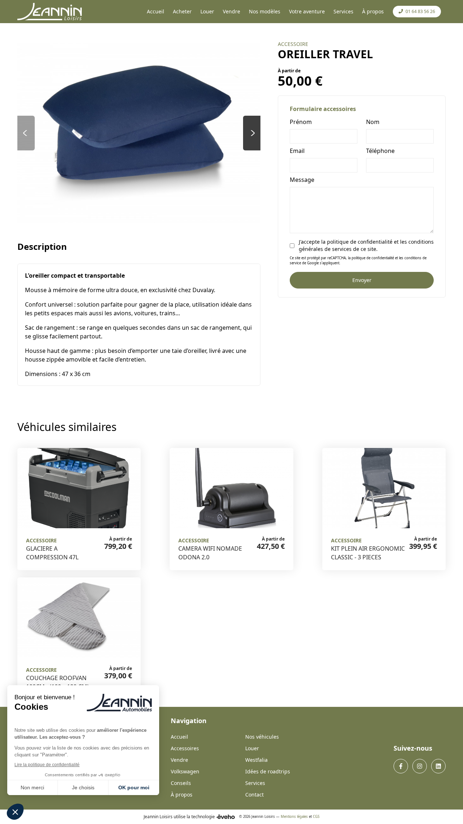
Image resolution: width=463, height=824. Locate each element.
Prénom (301, 122)
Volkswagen (185, 771)
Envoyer (361, 280)
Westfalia (256, 759)
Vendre (179, 759)
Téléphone (380, 151)
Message (302, 180)
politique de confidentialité (359, 241)
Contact (254, 794)
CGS (316, 816)
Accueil (179, 736)
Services (255, 783)
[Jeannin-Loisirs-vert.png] (49, 11)
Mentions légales (294, 816)
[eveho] (225, 817)
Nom (372, 122)
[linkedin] (438, 766)
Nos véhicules (262, 736)
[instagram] (419, 766)
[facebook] (401, 766)
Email (297, 151)
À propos (181, 794)
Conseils (181, 783)
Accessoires (185, 748)
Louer (252, 748)
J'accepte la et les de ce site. (366, 245)
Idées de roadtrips (267, 771)
